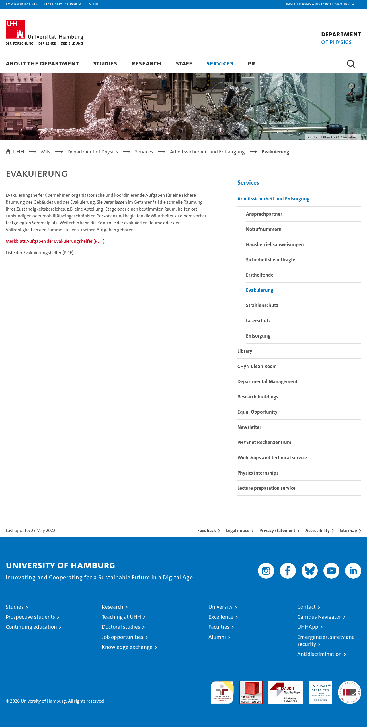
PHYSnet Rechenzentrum (264, 442)
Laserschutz (258, 320)
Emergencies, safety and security (326, 640)
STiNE (94, 4)
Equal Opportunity (257, 412)
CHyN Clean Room (257, 366)
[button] (320, 4)
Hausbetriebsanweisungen (275, 244)
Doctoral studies (121, 626)
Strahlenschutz (262, 305)
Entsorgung (258, 336)
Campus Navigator (319, 616)
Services (219, 63)
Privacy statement (277, 530)
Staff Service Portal (63, 4)
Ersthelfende (260, 275)
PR (251, 63)
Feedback (206, 530)
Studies (105, 63)
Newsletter (249, 427)
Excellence (220, 616)
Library (244, 351)
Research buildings (257, 397)
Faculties (218, 626)
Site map (348, 530)
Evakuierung (259, 290)
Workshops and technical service (272, 457)
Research (146, 63)
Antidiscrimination (319, 654)
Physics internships (257, 473)
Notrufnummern (264, 229)
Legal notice (237, 530)
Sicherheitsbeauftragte (270, 260)
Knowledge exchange (127, 647)
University (220, 606)
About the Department (42, 63)
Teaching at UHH (121, 616)
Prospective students (30, 616)
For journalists (22, 4)
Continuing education (31, 626)
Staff (184, 63)
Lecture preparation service (266, 488)
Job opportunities (122, 637)
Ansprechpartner (264, 214)
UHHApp (307, 626)
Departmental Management (267, 381)
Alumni (217, 637)
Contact (306, 606)
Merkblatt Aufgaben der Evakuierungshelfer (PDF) (55, 241)
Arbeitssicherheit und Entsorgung (273, 199)
